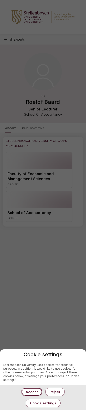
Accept (32, 392)
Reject (55, 392)
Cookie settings (43, 403)
